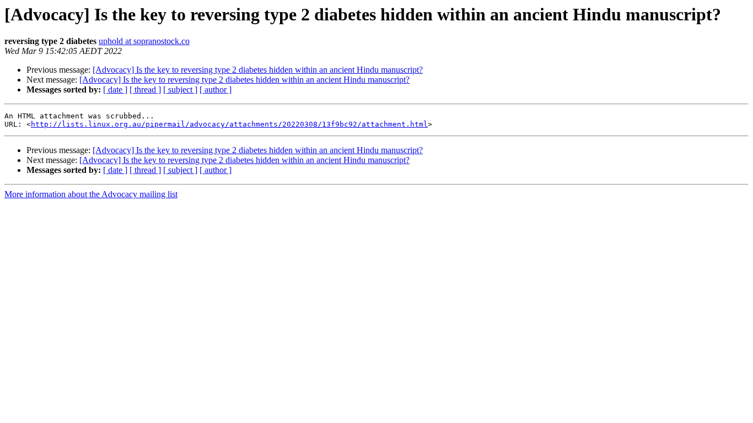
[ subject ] (180, 89)
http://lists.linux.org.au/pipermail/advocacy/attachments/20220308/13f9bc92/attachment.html (229, 124)
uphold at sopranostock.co (144, 41)
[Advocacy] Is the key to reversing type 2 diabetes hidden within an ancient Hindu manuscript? (258, 69)
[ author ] (216, 89)
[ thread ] (145, 89)
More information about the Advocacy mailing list (91, 194)
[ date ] (115, 89)
